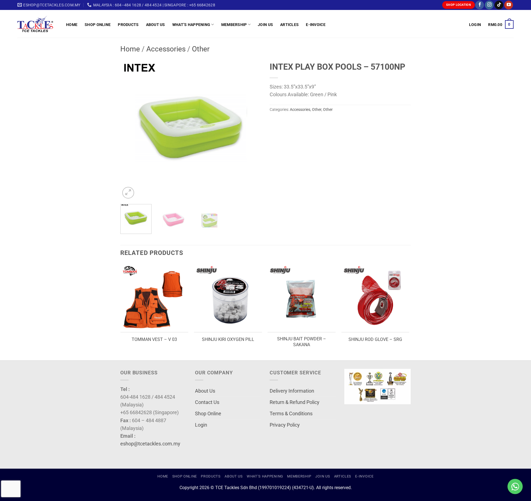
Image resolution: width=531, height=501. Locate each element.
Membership (234, 24)
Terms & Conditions (291, 413)
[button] (475, 25)
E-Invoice (316, 24)
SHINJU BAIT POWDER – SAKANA (301, 341)
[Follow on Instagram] (489, 5)
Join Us (265, 24)
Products (128, 24)
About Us (155, 24)
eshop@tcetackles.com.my (150, 444)
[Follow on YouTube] (508, 5)
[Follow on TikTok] (498, 5)
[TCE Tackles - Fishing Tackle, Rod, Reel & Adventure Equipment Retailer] (37, 24)
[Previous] (130, 129)
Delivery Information (292, 391)
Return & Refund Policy (294, 402)
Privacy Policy (285, 425)
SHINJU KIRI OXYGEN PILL (228, 339)
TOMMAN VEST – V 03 (154, 339)
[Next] (252, 129)
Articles (289, 24)
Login (201, 425)
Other (201, 49)
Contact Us (207, 402)
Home (71, 24)
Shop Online (98, 24)
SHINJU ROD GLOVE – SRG (375, 339)
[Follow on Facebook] (479, 5)
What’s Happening (191, 24)
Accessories (166, 49)
